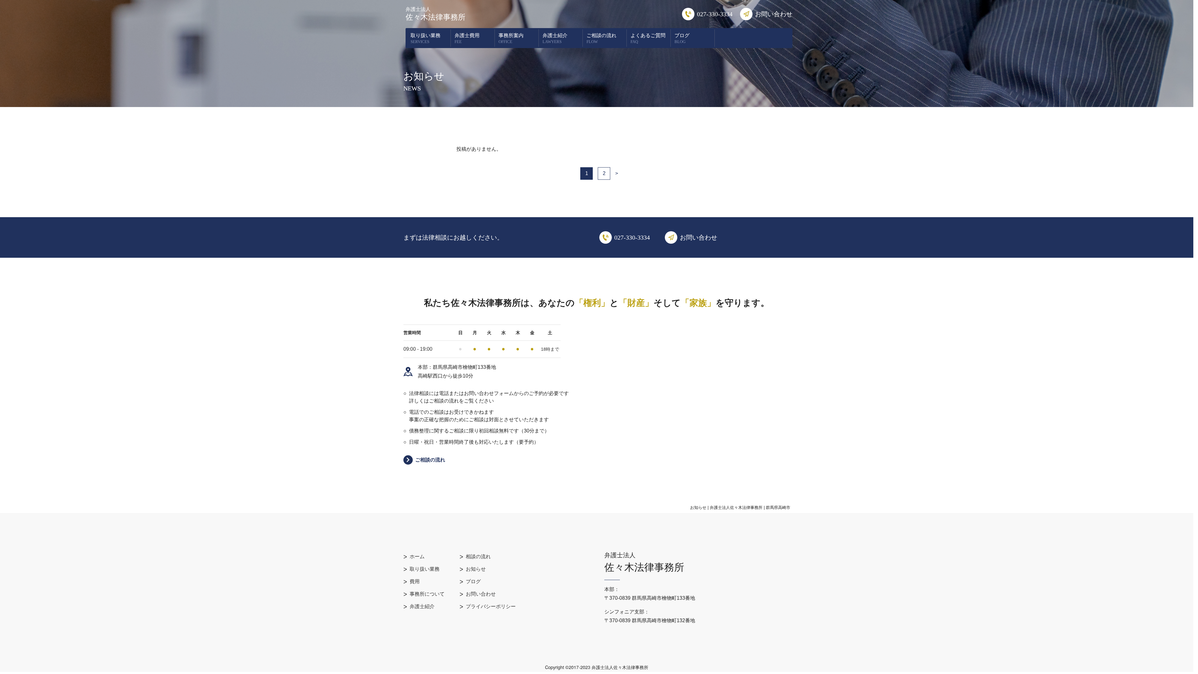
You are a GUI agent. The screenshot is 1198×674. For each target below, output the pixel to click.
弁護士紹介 (555, 38)
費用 (415, 581)
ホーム (417, 556)
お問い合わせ (481, 594)
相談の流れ (478, 556)
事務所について (427, 594)
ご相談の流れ (601, 38)
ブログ (681, 38)
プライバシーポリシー (491, 606)
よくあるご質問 (648, 38)
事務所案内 (511, 38)
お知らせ (476, 569)
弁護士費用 (467, 38)
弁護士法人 (435, 14)
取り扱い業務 (426, 38)
